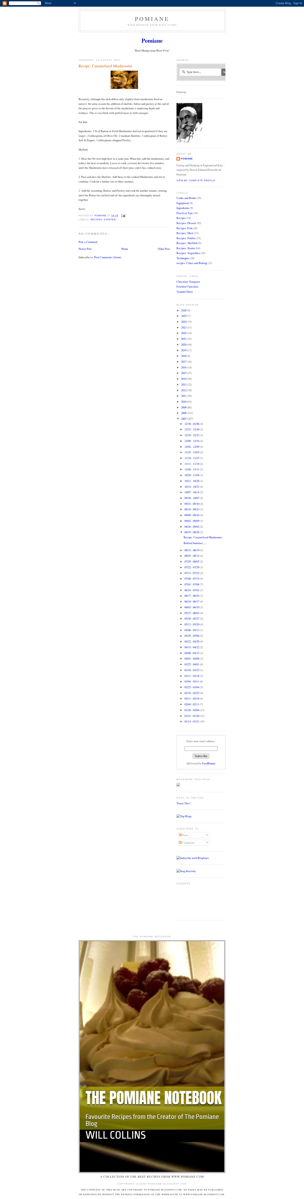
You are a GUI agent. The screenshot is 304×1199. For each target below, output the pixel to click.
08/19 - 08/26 (192, 532)
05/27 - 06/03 (192, 613)
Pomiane (152, 18)
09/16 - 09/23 (192, 509)
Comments (188, 843)
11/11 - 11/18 (192, 464)
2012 (184, 390)
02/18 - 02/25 (192, 693)
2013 (184, 384)
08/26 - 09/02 (192, 527)
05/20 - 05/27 (192, 618)
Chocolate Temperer (188, 282)
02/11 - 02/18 (192, 698)
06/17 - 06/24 (192, 596)
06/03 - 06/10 (192, 607)
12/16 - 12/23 (192, 435)
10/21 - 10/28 (192, 481)
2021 (184, 339)
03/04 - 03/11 (192, 681)
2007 (184, 419)
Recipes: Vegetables (188, 253)
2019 (184, 350)
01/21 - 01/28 (192, 716)
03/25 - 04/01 (192, 664)
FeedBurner (208, 763)
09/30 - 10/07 (192, 498)
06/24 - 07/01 (192, 590)
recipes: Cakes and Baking (191, 263)
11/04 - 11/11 (192, 469)
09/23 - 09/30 (192, 504)
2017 (184, 362)
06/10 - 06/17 (192, 601)
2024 (184, 322)
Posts (185, 835)
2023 (184, 327)
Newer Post (85, 249)
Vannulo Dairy (184, 292)
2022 (184, 333)
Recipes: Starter (103, 219)
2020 (184, 344)
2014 (184, 379)
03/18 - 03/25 (192, 670)
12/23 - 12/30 (192, 429)
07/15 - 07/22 (192, 573)
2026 (184, 310)
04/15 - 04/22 (192, 647)
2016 (184, 367)
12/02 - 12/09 (192, 447)
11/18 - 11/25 (192, 458)
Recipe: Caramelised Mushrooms (203, 537)
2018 (184, 356)
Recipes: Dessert (186, 223)
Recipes (181, 218)
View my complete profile (195, 180)
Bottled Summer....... (195, 543)
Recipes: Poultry (186, 238)
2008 (184, 413)
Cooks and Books (186, 198)
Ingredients (182, 208)
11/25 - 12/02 (192, 452)
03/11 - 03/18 (192, 676)
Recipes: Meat (184, 233)
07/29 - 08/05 (192, 561)
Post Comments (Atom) (107, 257)
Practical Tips (184, 213)
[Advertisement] (190, 901)
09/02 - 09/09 (192, 521)
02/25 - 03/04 (192, 687)
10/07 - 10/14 (192, 492)
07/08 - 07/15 (192, 579)
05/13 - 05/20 (192, 624)
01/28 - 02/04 (192, 710)
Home (124, 249)
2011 (184, 396)
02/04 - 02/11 (192, 704)
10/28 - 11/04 (192, 475)
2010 (184, 402)
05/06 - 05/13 (192, 630)
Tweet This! (183, 803)
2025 (184, 316)
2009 (184, 407)
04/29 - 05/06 (192, 636)
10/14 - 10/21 (192, 487)
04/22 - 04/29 (192, 641)
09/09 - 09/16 (192, 515)
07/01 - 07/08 (192, 584)
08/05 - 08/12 (192, 556)
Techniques (182, 258)
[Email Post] (123, 215)
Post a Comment (88, 242)
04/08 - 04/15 (192, 653)
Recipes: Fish (184, 228)
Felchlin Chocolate (187, 286)
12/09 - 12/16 (192, 441)
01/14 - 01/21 (192, 721)
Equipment (182, 203)
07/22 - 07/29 (192, 567)
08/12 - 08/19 (192, 550)
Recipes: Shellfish (186, 243)
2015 (184, 373)
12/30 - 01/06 (192, 424)
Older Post (164, 249)
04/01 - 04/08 (192, 658)
